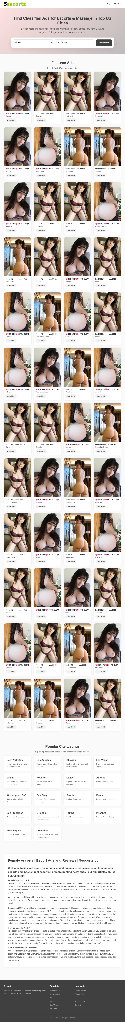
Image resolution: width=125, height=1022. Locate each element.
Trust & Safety (80, 991)
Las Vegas (54, 1005)
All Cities (53, 1009)
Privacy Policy (80, 998)
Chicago (53, 998)
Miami (52, 1001)
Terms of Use (80, 994)
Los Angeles (55, 994)
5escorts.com (78, 908)
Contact (78, 1005)
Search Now (104, 43)
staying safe (52, 900)
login (109, 4)
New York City (55, 991)
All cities (117, 4)
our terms (66, 900)
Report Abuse (80, 1001)
